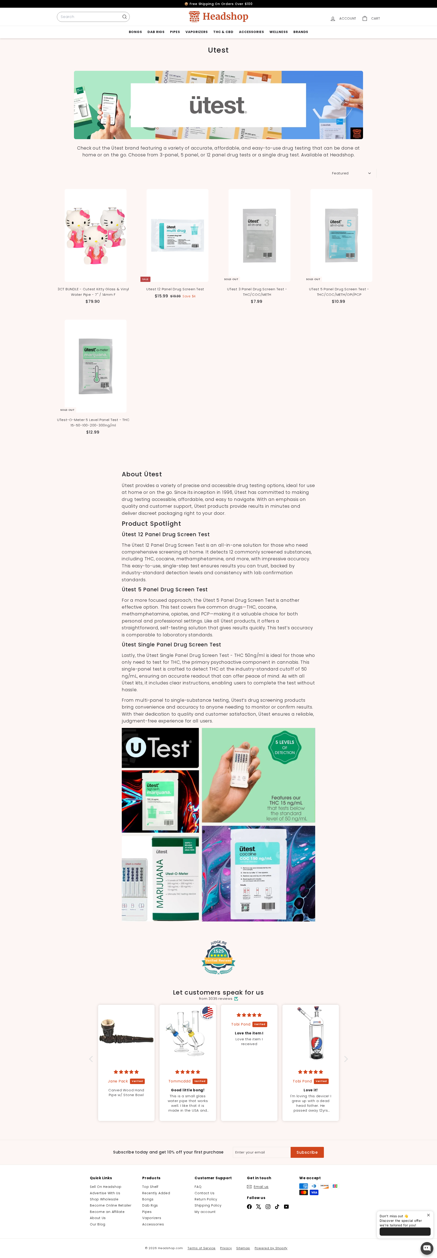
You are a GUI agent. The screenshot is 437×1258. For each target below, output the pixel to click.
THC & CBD (223, 32)
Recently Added (156, 1193)
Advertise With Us (105, 1193)
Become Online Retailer (111, 1205)
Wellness (278, 32)
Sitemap (243, 1248)
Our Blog (97, 1224)
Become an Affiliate (107, 1212)
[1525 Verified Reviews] (218, 975)
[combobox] (93, 17)
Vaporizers (196, 32)
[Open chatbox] (427, 1248)
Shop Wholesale (104, 1199)
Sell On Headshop (106, 1186)
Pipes (175, 32)
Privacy (226, 1248)
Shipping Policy (208, 1205)
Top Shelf (150, 1186)
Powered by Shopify (271, 1248)
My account (205, 1212)
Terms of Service (202, 1248)
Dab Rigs (156, 32)
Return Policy (206, 1199)
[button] (92, 1059)
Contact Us (205, 1193)
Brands (300, 32)
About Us (98, 1218)
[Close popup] (429, 1215)
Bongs (135, 32)
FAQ (198, 1186)
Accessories (251, 32)
